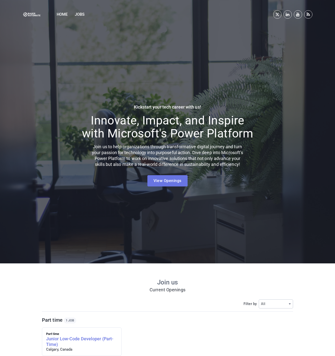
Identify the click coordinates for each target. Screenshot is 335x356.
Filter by (250, 304)
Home (62, 14)
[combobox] (276, 303)
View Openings (167, 180)
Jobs (80, 14)
